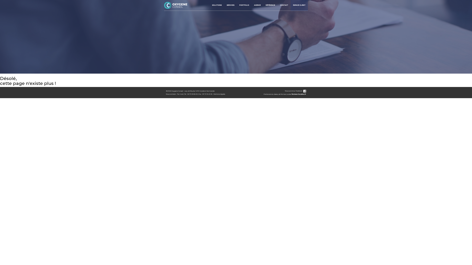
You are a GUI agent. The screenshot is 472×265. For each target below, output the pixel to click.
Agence (257, 5)
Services (230, 5)
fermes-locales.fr (299, 94)
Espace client (299, 5)
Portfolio (244, 5)
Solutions (217, 5)
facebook (299, 91)
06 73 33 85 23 (192, 94)
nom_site (175, 5)
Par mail (180, 94)
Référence (270, 5)
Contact (284, 5)
